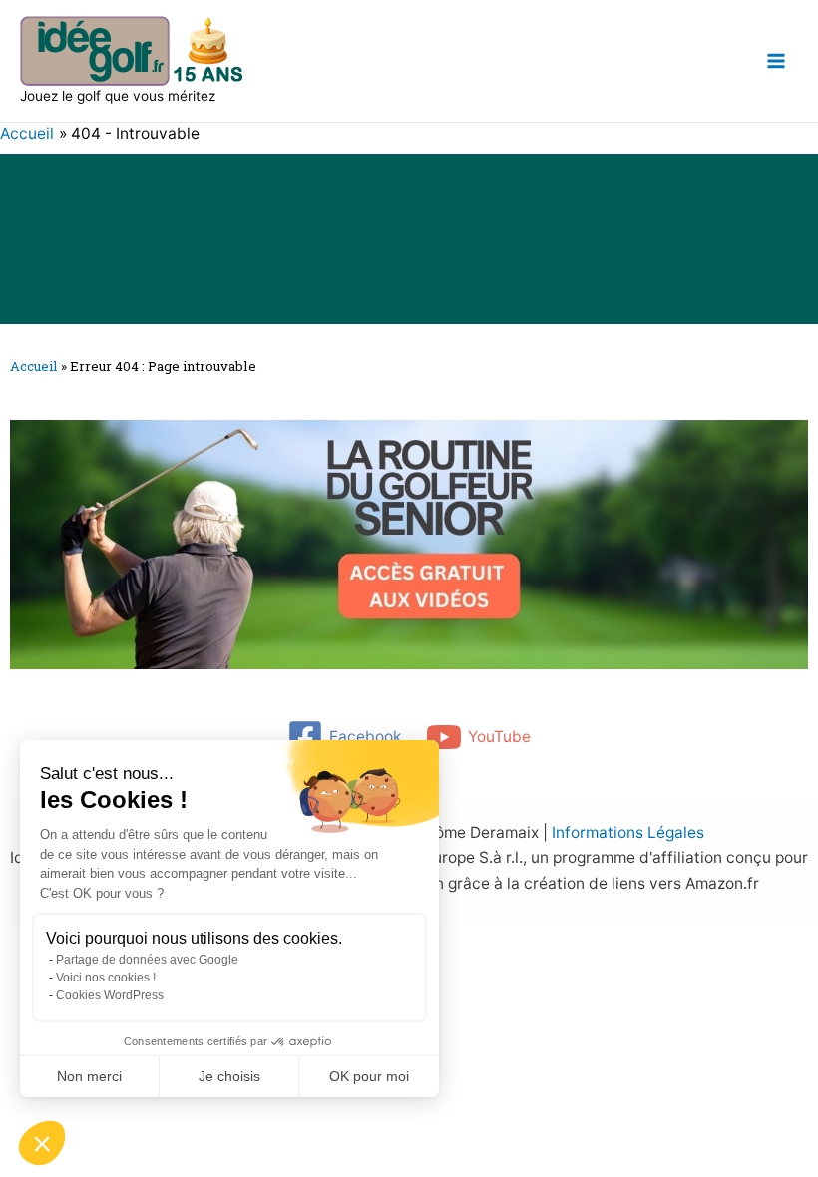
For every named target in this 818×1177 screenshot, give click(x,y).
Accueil (34, 366)
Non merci (89, 1076)
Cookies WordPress (110, 995)
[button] (42, 1143)
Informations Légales (628, 832)
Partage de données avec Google (147, 960)
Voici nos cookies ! (106, 977)
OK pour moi (369, 1076)
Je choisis (229, 1076)
